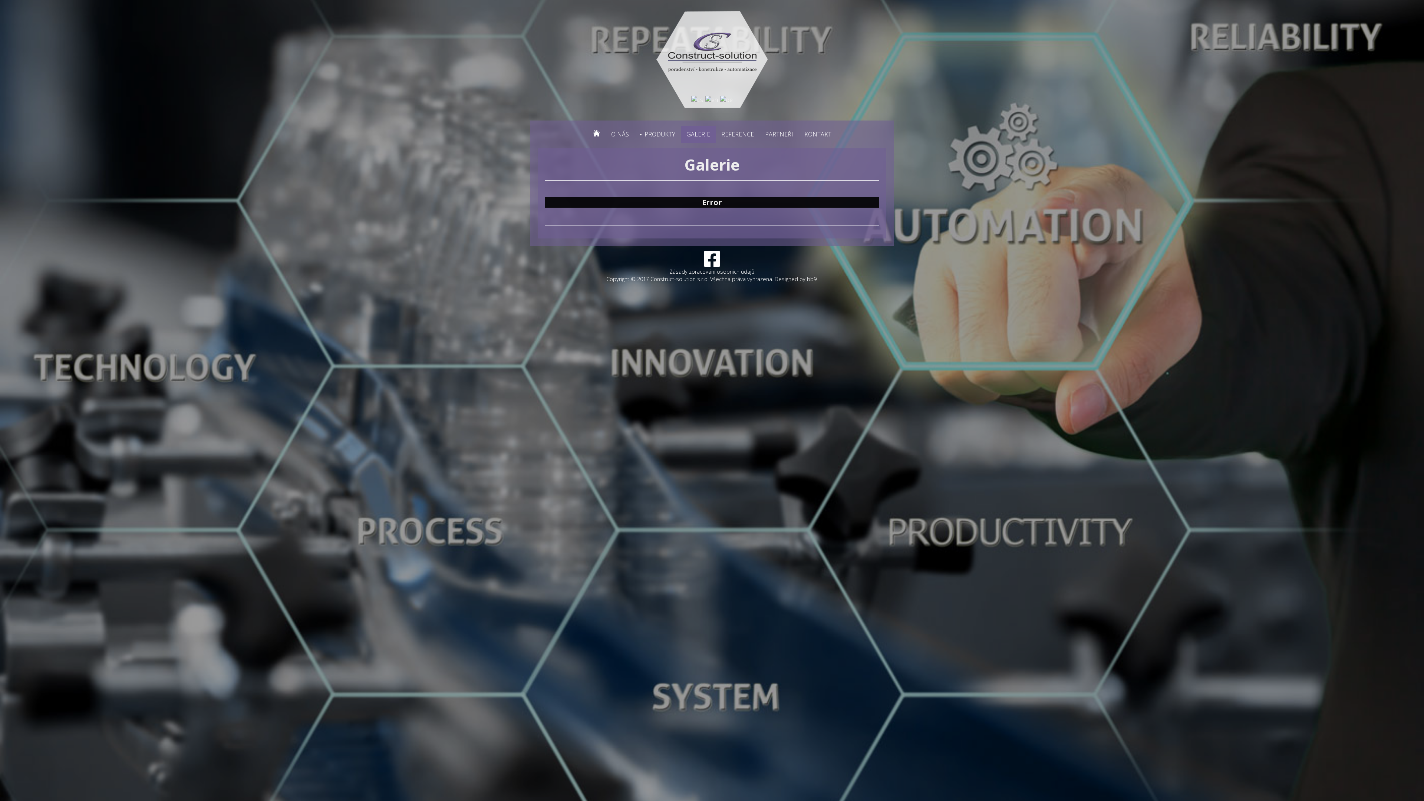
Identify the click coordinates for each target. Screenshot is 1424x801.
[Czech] (697, 99)
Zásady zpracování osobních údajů (712, 271)
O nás (620, 134)
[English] (711, 99)
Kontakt (817, 134)
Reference (737, 134)
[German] (726, 99)
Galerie (698, 134)
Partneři (779, 134)
